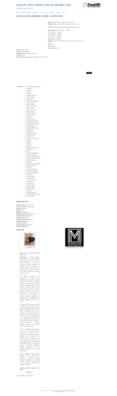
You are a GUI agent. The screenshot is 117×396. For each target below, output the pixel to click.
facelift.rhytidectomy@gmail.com (68, 390)
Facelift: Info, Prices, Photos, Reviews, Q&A (43, 5)
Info (41, 12)
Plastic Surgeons (26, 12)
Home (18, 12)
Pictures (52, 12)
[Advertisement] (49, 19)
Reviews (58, 12)
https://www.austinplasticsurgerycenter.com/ (66, 27)
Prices (45, 12)
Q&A (64, 12)
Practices (35, 12)
